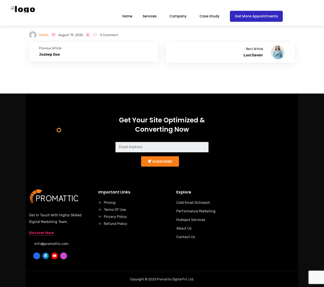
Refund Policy (115, 224)
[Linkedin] (45, 255)
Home (127, 16)
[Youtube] (54, 255)
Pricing (109, 203)
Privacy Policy (115, 217)
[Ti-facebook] (36, 255)
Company (178, 16)
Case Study (209, 16)
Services (150, 16)
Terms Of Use (115, 210)
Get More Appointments (256, 16)
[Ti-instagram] (63, 255)
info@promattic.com (51, 244)
